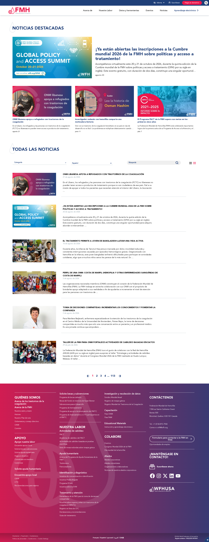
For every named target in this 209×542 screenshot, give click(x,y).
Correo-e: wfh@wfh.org (158, 428)
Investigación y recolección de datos (122, 394)
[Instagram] (159, 476)
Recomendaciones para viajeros (27, 486)
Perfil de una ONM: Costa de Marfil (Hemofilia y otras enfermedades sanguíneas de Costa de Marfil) (110, 274)
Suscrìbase (176, 3)
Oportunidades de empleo (159, 444)
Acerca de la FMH (23, 407)
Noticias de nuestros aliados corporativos (120, 470)
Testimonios (64, 463)
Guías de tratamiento (68, 516)
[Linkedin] (172, 476)
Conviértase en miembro (24, 459)
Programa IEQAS (66, 483)
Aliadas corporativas (112, 460)
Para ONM (108, 414)
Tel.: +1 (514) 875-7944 (158, 424)
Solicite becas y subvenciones (26, 449)
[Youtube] (178, 476)
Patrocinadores (65, 467)
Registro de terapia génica (114, 401)
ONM (17, 425)
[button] (163, 3)
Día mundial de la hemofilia (114, 450)
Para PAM (108, 417)
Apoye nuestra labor (25, 442)
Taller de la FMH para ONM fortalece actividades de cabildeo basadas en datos (109, 342)
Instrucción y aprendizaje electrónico (118, 427)
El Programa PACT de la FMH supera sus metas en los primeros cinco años (163, 121)
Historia (17, 414)
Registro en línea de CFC (69, 509)
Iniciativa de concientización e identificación (76, 476)
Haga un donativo (192, 3)
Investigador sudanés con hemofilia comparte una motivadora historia (98, 121)
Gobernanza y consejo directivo (27, 421)
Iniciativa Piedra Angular (69, 480)
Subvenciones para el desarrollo (72, 404)
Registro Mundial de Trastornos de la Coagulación (123, 404)
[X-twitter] (165, 476)
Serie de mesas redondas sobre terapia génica (77, 448)
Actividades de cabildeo (71, 431)
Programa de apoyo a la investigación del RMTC (78, 411)
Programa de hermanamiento (71, 408)
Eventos (107, 443)
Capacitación (110, 410)
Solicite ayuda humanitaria (24, 452)
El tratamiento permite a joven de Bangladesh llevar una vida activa (103, 241)
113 (113, 376)
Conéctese (19, 463)
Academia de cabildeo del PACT (72, 438)
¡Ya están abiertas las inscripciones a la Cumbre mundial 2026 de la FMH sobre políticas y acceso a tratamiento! (144, 54)
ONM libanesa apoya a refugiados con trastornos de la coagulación (38, 121)
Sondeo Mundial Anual (113, 397)
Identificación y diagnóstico (73, 473)
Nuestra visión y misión (23, 411)
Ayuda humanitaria (69, 454)
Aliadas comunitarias (112, 463)
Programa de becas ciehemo (70, 397)
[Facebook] (152, 476)
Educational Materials (115, 423)
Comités (18, 428)
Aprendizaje (185, 10)
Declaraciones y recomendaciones (73, 512)
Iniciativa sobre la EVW (68, 487)
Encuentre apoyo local (23, 445)
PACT (62, 434)
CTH (16, 482)
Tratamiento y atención (71, 493)
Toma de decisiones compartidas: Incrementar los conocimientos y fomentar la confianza (109, 309)
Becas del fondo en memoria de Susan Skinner (77, 401)
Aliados (108, 456)
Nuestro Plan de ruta (23, 418)
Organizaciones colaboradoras (116, 467)
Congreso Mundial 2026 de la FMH (117, 447)
